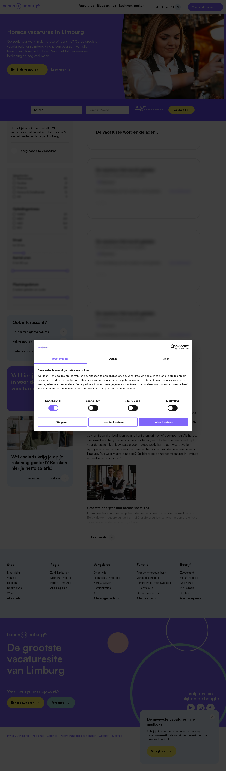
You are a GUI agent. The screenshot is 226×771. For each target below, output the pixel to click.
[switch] (93, 408)
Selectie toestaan (113, 422)
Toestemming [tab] (60, 358)
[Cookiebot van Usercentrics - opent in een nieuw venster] (173, 347)
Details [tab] (113, 358)
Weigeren (62, 422)
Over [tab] (166, 358)
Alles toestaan (164, 422)
